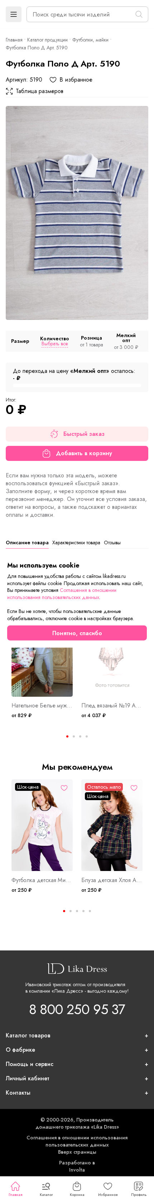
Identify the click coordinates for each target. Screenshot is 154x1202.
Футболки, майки (90, 39)
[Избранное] (64, 788)
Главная (15, 1194)
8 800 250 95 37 (77, 1009)
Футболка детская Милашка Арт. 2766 (42, 880)
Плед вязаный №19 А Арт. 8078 (112, 706)
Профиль (138, 1194)
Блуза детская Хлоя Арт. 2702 (112, 880)
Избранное (108, 1194)
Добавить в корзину (84, 453)
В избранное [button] (75, 80)
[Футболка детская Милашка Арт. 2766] (42, 825)
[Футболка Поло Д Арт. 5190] (77, 213)
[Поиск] (139, 14)
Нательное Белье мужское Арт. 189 (42, 706)
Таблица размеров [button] (39, 91)
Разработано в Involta (77, 1166)
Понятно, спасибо (77, 633)
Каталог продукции (47, 39)
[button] (13, 14)
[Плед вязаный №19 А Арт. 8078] (112, 651)
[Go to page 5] (89, 911)
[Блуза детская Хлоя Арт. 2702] (112, 825)
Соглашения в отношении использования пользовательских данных (77, 1141)
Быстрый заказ (84, 434)
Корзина (77, 1194)
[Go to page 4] (86, 736)
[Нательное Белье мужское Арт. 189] (42, 651)
